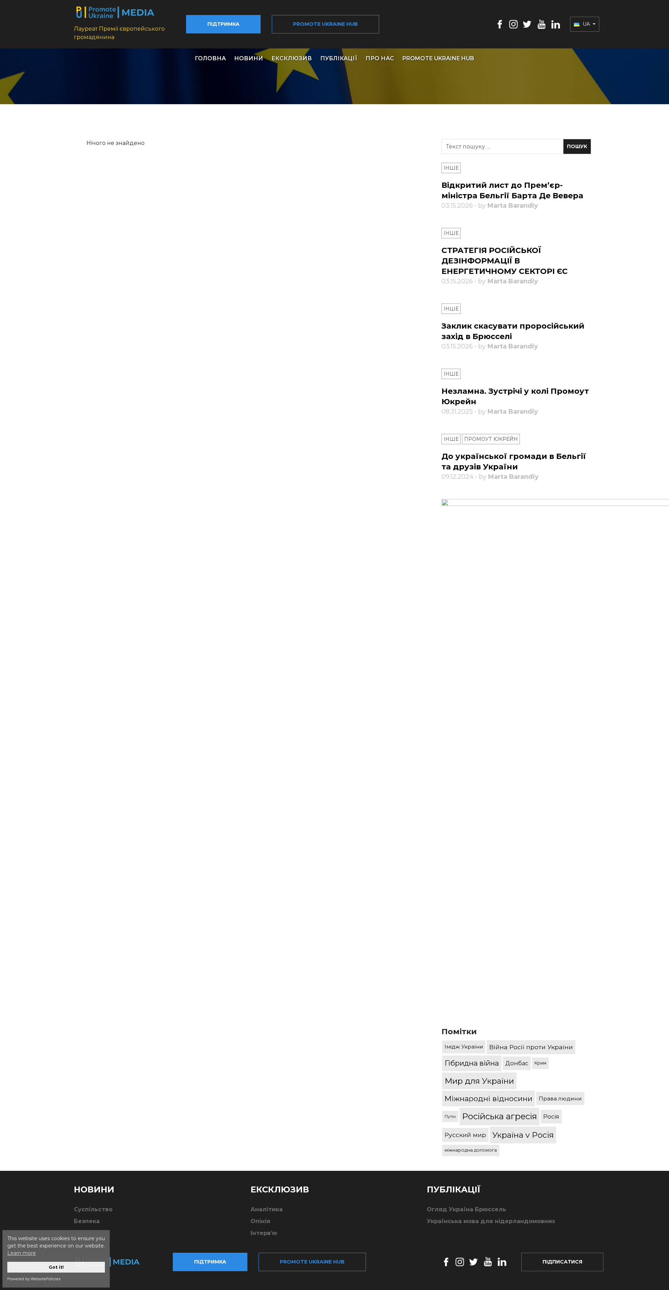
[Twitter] (527, 24)
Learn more (21, 1253)
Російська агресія (499, 1116)
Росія (551, 1116)
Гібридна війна (472, 1063)
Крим (540, 1063)
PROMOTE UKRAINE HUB (438, 58)
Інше (451, 168)
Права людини (560, 1098)
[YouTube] (541, 24)
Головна (210, 58)
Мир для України (479, 1081)
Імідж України (464, 1046)
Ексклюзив (291, 58)
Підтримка (223, 24)
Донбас (516, 1063)
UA (586, 24)
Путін (450, 1116)
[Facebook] (499, 24)
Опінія (260, 1221)
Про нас (380, 58)
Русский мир (465, 1134)
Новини (248, 58)
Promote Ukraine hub (325, 24)
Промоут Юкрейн (491, 439)
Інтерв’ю (264, 1233)
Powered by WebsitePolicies (34, 1278)
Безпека (87, 1221)
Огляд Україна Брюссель (466, 1209)
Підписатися (562, 1262)
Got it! (56, 1267)
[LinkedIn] (555, 24)
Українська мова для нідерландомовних (491, 1221)
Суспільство (93, 1209)
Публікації (338, 58)
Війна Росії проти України (531, 1047)
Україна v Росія (523, 1135)
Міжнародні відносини (488, 1098)
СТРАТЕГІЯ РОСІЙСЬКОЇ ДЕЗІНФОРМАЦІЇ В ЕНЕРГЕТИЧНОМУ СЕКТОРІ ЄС (504, 261)
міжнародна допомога (471, 1150)
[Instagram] (513, 24)
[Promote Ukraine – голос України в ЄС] (113, 1262)
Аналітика (267, 1209)
